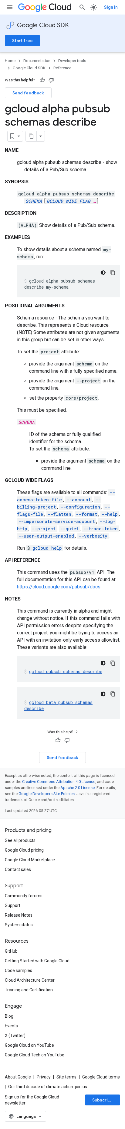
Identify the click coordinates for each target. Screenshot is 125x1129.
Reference (62, 68)
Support (12, 905)
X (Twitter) (15, 1035)
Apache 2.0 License (77, 787)
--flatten (59, 514)
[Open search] (82, 7)
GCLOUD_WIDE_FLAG (68, 201)
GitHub (11, 951)
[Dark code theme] (103, 272)
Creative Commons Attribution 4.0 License (58, 781)
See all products (20, 840)
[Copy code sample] (113, 272)
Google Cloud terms (101, 1077)
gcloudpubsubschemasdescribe (65, 671)
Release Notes (18, 915)
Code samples (18, 970)
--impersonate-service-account (56, 521)
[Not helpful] (51, 80)
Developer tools (72, 60)
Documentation (36, 60)
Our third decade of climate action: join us (47, 1086)
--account (78, 499)
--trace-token (100, 529)
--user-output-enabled (46, 536)
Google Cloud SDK (43, 25)
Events (11, 1025)
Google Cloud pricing (24, 850)
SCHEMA (33, 201)
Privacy (44, 1077)
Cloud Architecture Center (30, 980)
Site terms (66, 1077)
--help (110, 514)
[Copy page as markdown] (31, 136)
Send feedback (28, 93)
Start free (22, 40)
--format (86, 514)
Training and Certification (29, 989)
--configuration (80, 507)
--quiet (69, 529)
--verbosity (93, 536)
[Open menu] (10, 7)
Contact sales (18, 869)
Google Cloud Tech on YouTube (34, 1054)
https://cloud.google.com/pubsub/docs (58, 587)
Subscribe (102, 1100)
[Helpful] (42, 80)
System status (19, 924)
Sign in (111, 7)
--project (44, 529)
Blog (9, 1016)
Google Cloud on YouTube (29, 1045)
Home (10, 60)
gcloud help (47, 548)
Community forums (23, 895)
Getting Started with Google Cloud (37, 960)
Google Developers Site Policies (47, 793)
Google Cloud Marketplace (30, 859)
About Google (18, 1077)
